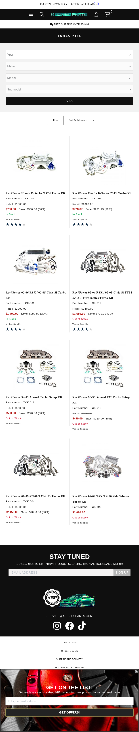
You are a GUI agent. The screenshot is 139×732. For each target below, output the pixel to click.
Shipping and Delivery (69, 659)
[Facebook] (69, 625)
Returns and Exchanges (69, 667)
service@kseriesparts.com (69, 616)
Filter (55, 120)
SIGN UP (122, 572)
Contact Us (70, 642)
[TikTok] (82, 625)
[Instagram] (57, 625)
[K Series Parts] (69, 14)
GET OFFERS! (69, 712)
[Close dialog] (136, 671)
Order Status (69, 651)
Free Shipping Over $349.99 (71, 24)
